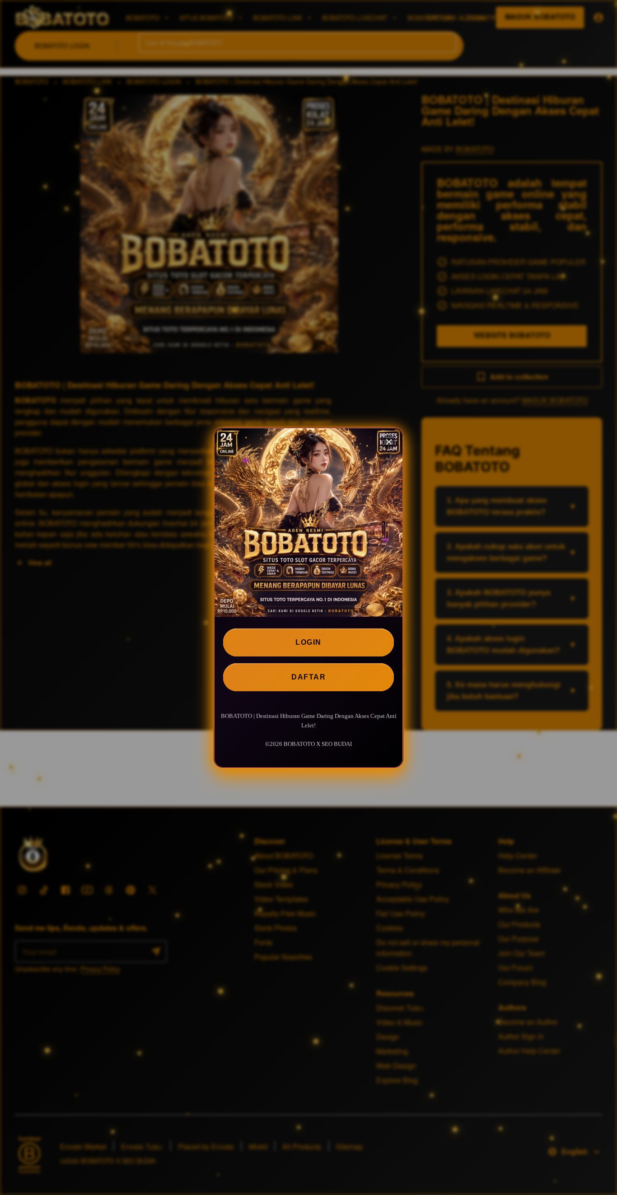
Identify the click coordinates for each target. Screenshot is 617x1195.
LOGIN (308, 642)
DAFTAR (308, 677)
